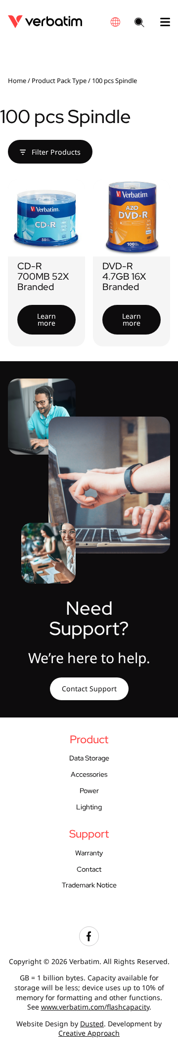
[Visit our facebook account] (89, 943)
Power (89, 790)
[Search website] (139, 23)
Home (17, 80)
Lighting (89, 806)
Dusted (92, 1023)
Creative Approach (89, 1033)
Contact (89, 869)
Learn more (46, 319)
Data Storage (89, 758)
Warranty (89, 852)
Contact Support (89, 688)
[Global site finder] (115, 22)
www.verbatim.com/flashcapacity (95, 1007)
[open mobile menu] (161, 22)
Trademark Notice (89, 885)
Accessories (89, 774)
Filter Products (55, 152)
